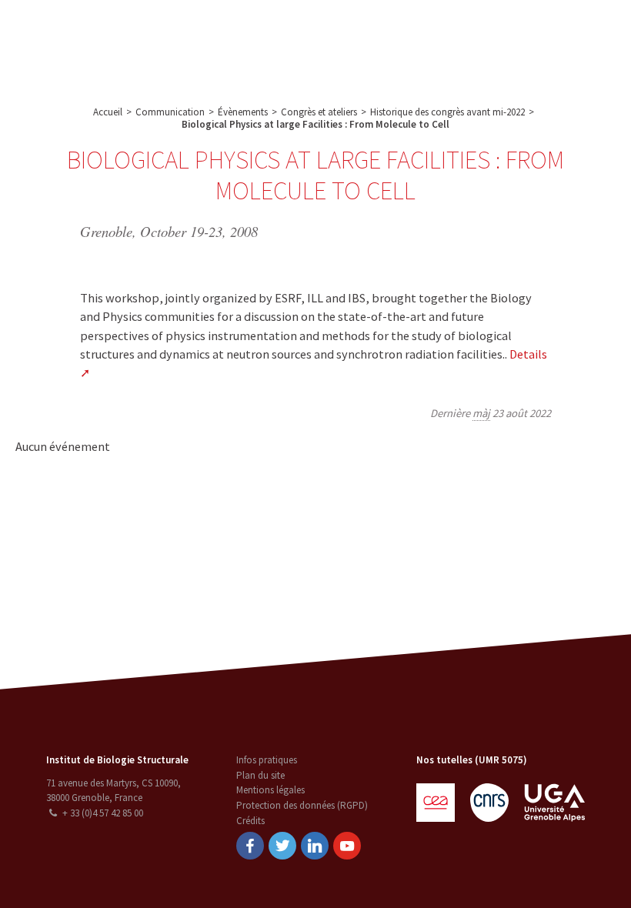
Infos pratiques (266, 759)
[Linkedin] (315, 846)
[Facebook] (250, 846)
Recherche (204, 31)
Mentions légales (270, 789)
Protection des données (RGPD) (302, 805)
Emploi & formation (469, 31)
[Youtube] (347, 846)
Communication (376, 31)
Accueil (107, 112)
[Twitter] (282, 846)
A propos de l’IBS (125, 31)
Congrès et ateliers (319, 112)
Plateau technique (285, 31)
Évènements (243, 112)
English (550, 44)
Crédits (250, 820)
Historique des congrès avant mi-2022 (447, 112)
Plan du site (260, 775)
